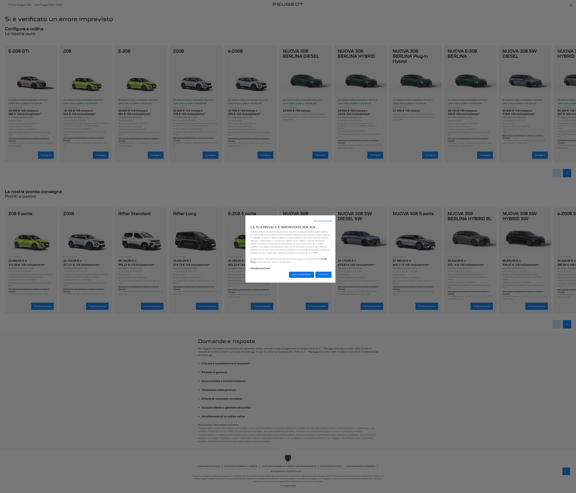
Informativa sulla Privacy (260, 268)
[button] (323, 220)
